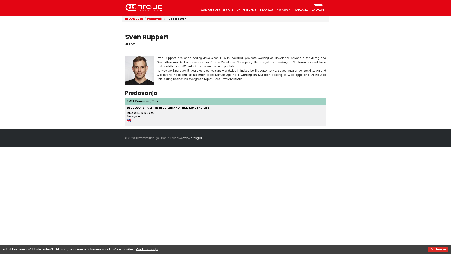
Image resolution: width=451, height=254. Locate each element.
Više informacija (147, 249)
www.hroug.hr (192, 138)
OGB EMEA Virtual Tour (217, 10)
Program (266, 10)
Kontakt (317, 10)
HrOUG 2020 (144, 7)
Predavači (284, 10)
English (319, 5)
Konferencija (246, 10)
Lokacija (301, 10)
